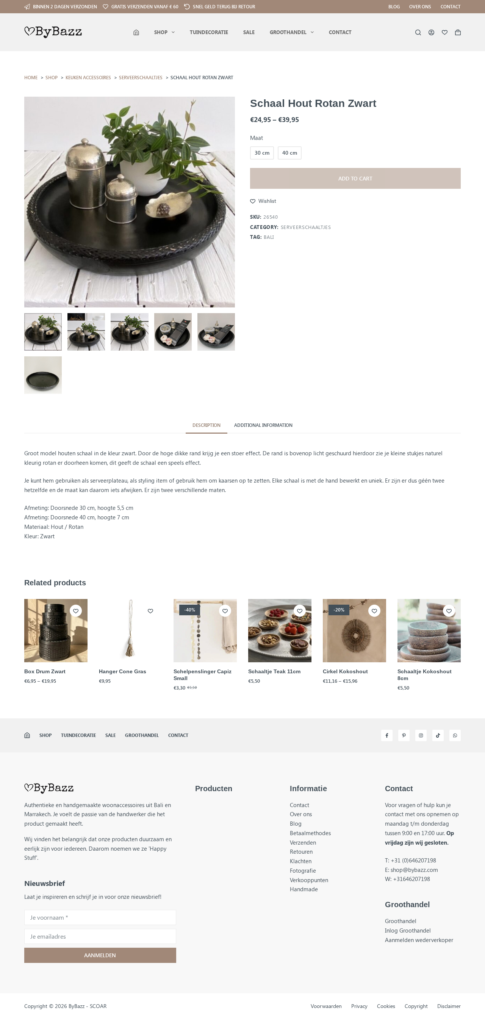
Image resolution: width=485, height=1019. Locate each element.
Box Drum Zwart (45, 671)
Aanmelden (100, 955)
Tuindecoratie (209, 32)
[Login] (431, 32)
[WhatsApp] (455, 735)
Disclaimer (449, 1006)
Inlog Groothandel (408, 930)
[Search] (418, 32)
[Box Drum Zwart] (56, 630)
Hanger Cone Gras (122, 671)
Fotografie (303, 870)
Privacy (359, 1006)
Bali (269, 237)
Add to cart (355, 178)
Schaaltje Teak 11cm (274, 671)
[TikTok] (438, 735)
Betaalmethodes (310, 833)
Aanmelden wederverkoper (419, 940)
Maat (256, 137)
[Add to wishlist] (76, 611)
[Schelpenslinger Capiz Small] (205, 630)
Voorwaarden (326, 1006)
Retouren (301, 851)
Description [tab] (206, 425)
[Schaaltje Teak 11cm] (279, 630)
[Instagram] (421, 735)
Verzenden (303, 842)
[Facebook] (387, 735)
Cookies (386, 1006)
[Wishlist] (444, 32)
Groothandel (288, 32)
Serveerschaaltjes (306, 227)
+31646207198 (411, 879)
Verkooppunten (309, 880)
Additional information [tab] (263, 425)
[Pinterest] (404, 735)
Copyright (416, 1006)
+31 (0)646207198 (413, 860)
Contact (451, 6)
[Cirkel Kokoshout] (354, 630)
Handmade (304, 889)
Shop (160, 32)
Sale (249, 32)
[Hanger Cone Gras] (130, 630)
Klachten (300, 861)
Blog (394, 6)
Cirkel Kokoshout (345, 671)
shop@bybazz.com (414, 869)
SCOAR (98, 1006)
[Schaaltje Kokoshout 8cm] (429, 630)
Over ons (420, 6)
